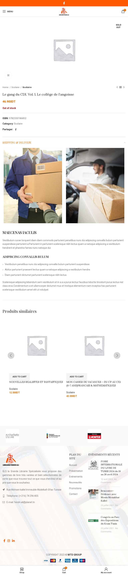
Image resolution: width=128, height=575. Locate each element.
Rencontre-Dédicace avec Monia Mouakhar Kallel (110, 495)
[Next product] (124, 87)
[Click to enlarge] (8, 75)
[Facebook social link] (64, 3)
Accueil (73, 465)
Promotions (75, 488)
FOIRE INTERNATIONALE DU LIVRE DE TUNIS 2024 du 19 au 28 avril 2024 (111, 468)
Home (5, 87)
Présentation (76, 471)
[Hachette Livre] (23, 436)
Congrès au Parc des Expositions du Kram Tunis (110, 520)
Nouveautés (75, 482)
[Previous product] (117, 87)
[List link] (32, 496)
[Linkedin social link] (13, 540)
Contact (73, 494)
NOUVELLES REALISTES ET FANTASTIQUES (36, 382)
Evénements (75, 476)
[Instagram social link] (8, 540)
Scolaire (16, 87)
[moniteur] (104, 436)
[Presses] (63, 436)
